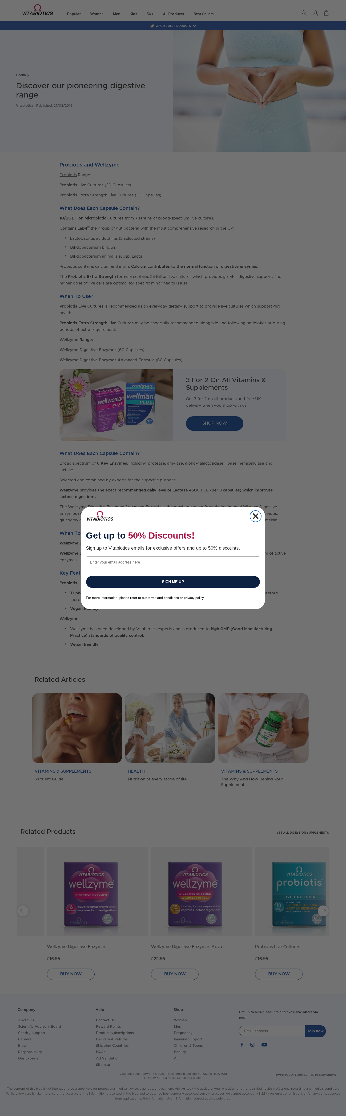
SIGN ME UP (173, 582)
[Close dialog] (255, 516)
